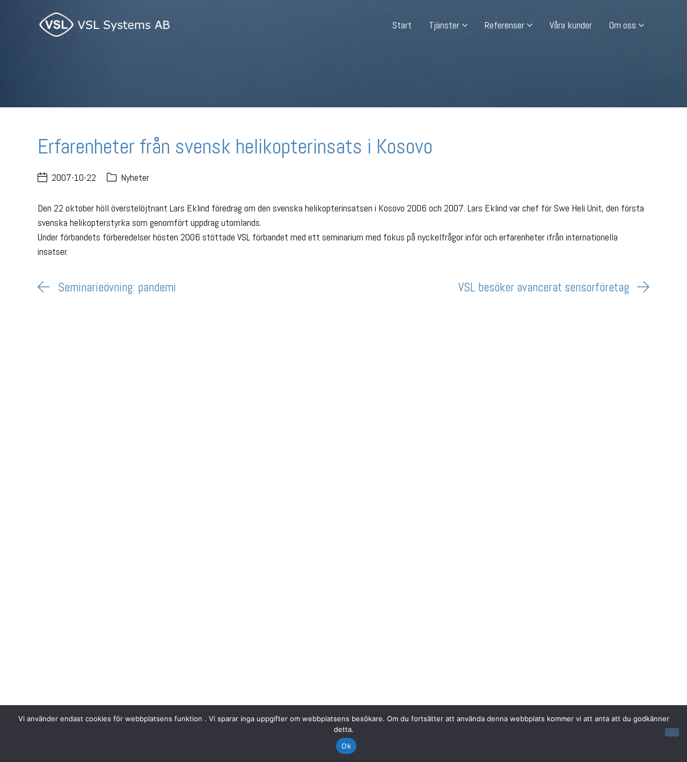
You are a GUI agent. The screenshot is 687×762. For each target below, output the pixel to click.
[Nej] (672, 732)
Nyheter (135, 177)
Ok (346, 746)
